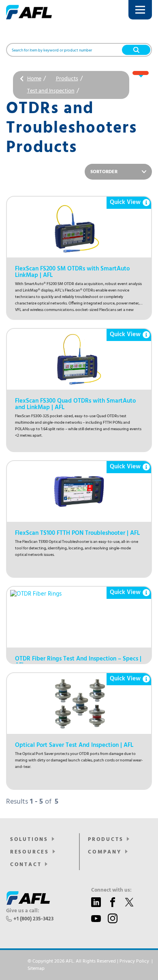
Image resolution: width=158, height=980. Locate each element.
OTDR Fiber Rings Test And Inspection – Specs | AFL (78, 662)
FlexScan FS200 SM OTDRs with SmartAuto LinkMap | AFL (72, 272)
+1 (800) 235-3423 (33, 919)
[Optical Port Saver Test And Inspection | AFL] (79, 703)
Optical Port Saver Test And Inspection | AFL (74, 745)
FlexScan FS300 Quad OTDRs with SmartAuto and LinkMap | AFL (75, 404)
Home (34, 79)
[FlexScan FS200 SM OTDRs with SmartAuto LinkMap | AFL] (79, 227)
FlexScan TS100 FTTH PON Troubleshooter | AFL (77, 533)
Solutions (29, 839)
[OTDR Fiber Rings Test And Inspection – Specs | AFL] (79, 617)
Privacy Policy (134, 961)
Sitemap (36, 969)
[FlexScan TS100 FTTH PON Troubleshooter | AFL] (79, 491)
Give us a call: (22, 911)
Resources (29, 852)
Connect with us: (111, 890)
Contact (26, 864)
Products (67, 79)
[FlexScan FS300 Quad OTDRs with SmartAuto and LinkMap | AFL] (79, 359)
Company (105, 852)
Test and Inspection (51, 91)
